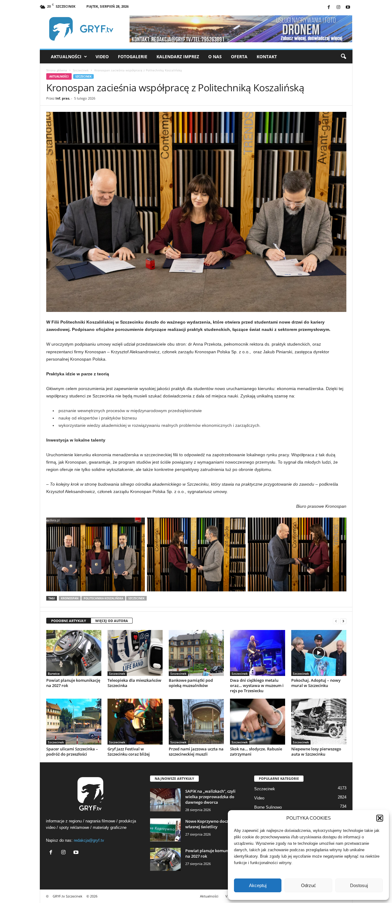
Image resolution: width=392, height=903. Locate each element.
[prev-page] (336, 621)
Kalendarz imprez (177, 56)
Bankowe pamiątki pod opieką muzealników (191, 682)
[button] (380, 818)
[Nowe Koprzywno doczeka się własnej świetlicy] (165, 829)
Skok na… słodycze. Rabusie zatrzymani (256, 751)
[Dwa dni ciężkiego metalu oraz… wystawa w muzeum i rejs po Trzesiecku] (257, 653)
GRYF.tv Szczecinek (67, 896)
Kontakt (267, 56)
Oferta (239, 56)
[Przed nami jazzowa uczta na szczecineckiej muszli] (196, 722)
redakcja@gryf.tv (89, 840)
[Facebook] (329, 7)
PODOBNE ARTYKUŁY (68, 620)
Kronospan (69, 598)
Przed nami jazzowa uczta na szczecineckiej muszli (196, 751)
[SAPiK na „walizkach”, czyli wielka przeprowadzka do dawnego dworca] (165, 799)
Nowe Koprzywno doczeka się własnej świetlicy (213, 823)
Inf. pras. (62, 98)
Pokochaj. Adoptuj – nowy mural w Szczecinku (316, 682)
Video (102, 56)
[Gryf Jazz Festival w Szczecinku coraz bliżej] (135, 722)
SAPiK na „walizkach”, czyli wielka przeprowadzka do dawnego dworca (210, 796)
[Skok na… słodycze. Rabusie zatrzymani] (257, 722)
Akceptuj (257, 885)
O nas (215, 56)
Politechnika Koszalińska (103, 598)
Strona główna (56, 70)
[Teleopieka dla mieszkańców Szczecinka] (135, 653)
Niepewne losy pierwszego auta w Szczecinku (316, 751)
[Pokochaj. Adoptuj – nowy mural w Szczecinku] (318, 653)
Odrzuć (308, 885)
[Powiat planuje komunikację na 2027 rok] (73, 653)
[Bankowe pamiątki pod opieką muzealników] (196, 653)
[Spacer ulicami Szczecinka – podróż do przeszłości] (73, 722)
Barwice (54, 673)
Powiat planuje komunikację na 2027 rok (73, 682)
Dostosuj (359, 885)
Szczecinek (81, 70)
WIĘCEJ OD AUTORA (111, 620)
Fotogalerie (132, 56)
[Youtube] (348, 7)
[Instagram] (338, 7)
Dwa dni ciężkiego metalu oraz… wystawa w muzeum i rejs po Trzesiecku (257, 685)
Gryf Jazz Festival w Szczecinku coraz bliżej (128, 751)
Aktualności (66, 56)
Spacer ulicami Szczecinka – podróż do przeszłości (72, 751)
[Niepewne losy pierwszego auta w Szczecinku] (318, 722)
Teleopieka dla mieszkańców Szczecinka (134, 682)
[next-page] (343, 621)
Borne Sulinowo (268, 807)
